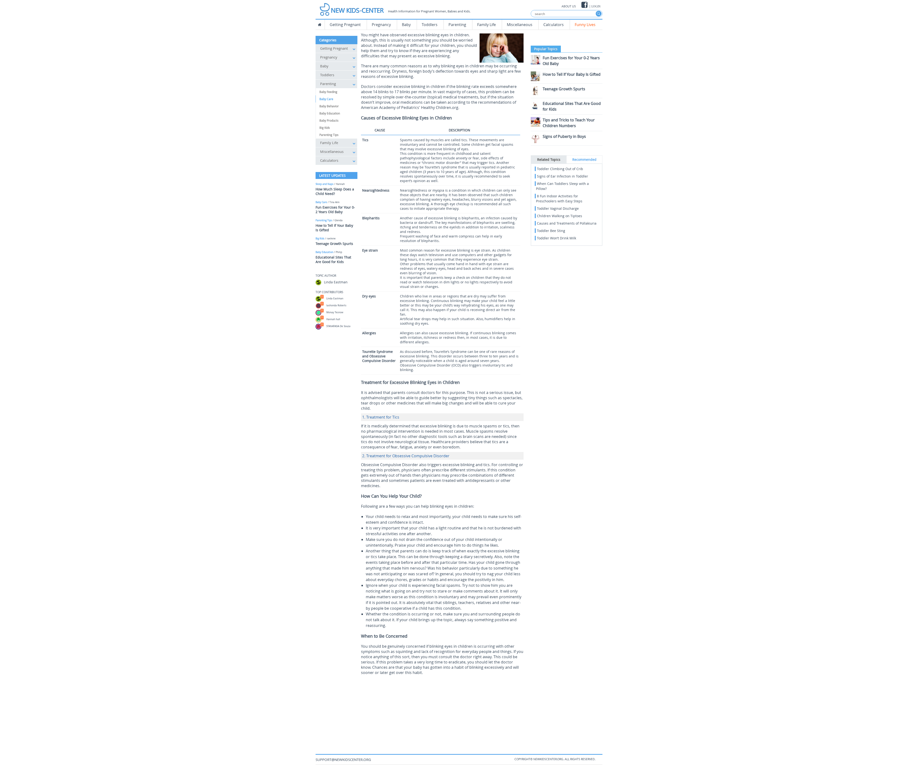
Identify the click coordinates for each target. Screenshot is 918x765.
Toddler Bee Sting (551, 230)
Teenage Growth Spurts (334, 243)
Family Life (486, 24)
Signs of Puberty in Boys (564, 136)
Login (596, 6)
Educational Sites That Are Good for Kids (333, 259)
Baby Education (329, 113)
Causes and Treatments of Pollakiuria (566, 223)
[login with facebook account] (584, 5)
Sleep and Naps (324, 184)
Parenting (457, 24)
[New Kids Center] (351, 8)
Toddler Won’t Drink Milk (556, 238)
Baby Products (329, 120)
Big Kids (324, 127)
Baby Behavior (329, 106)
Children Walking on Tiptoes (559, 216)
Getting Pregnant (345, 24)
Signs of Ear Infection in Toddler (562, 176)
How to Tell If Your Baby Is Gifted (572, 74)
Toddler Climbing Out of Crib (560, 169)
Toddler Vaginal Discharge (558, 208)
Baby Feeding (328, 92)
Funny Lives (585, 24)
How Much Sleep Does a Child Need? (335, 191)
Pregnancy (381, 24)
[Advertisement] (442, 711)
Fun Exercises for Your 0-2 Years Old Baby (335, 209)
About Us (569, 6)
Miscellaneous (519, 24)
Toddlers (429, 24)
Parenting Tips (329, 135)
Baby (406, 24)
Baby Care (326, 99)
